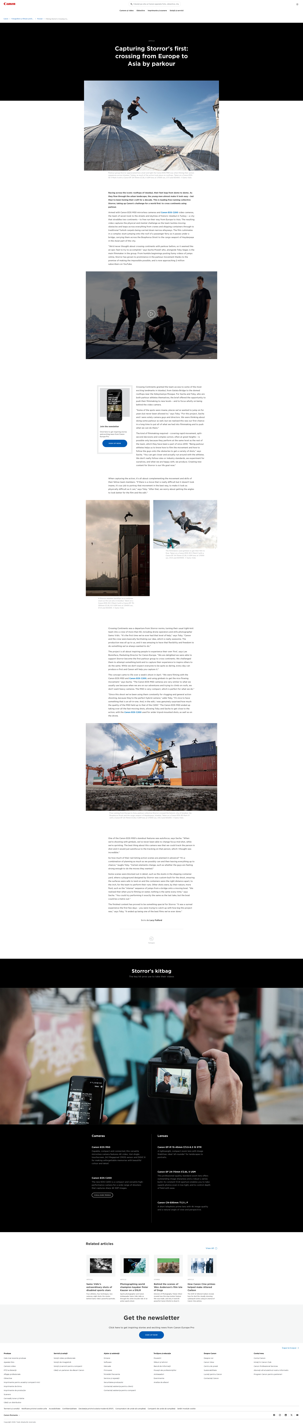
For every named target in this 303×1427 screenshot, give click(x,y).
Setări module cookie (186, 1409)
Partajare (151, 943)
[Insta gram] (280, 1415)
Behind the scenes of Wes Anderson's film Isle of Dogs (168, 1287)
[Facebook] (274, 1415)
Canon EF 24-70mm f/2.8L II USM (177, 1172)
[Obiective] (146, 10)
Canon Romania (11, 1415)
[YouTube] (297, 1415)
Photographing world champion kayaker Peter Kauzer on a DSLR (134, 1287)
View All (210, 1248)
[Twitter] (291, 1415)
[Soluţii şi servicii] (184, 10)
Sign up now (115, 443)
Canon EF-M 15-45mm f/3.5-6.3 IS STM (179, 1147)
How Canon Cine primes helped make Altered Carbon (201, 1287)
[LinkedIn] (286, 1415)
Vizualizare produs (102, 1195)
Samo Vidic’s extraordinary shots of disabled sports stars (99, 1287)
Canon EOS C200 (169, 212)
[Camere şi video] (135, 10)
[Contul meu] (297, 4)
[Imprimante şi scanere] (168, 10)
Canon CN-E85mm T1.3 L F (173, 1202)
